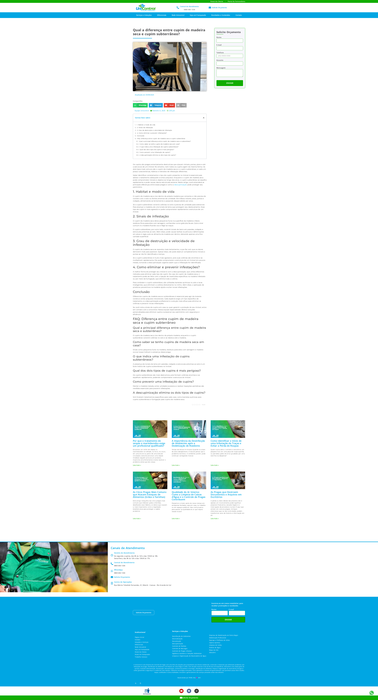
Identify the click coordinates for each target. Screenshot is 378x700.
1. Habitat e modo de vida (146, 125)
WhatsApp (118, 570)
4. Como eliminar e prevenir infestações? (152, 133)
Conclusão (140, 136)
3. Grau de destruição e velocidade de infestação (154, 130)
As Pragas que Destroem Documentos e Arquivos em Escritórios (226, 494)
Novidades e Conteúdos (220, 15)
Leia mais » (137, 465)
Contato (239, 15)
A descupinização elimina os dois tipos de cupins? (158, 155)
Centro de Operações (123, 582)
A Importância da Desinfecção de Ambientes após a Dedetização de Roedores (188, 443)
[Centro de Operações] (112, 583)
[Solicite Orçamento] (210, 7)
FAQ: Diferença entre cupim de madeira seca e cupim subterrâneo (161, 138)
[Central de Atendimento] (178, 7)
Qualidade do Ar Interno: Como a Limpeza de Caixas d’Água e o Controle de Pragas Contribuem (188, 495)
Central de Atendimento (189, 6)
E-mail (219, 45)
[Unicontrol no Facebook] (189, 691)
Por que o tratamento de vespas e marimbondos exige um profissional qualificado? (149, 443)
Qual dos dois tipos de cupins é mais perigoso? (157, 149)
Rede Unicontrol (178, 15)
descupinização (180, 185)
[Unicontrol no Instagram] (196, 691)
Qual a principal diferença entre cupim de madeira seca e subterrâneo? (165, 141)
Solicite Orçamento (219, 7)
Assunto (219, 60)
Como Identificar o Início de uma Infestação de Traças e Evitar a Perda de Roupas (226, 443)
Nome (218, 37)
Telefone (220, 53)
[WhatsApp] (112, 571)
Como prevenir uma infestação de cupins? (154, 152)
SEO (199, 678)
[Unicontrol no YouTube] (181, 691)
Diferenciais (161, 15)
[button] (140, 105)
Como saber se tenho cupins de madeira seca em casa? (159, 144)
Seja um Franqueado (198, 15)
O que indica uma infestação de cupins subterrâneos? (158, 147)
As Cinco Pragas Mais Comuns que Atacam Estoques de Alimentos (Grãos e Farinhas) (149, 494)
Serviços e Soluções (144, 15)
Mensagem (221, 68)
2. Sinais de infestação (145, 127)
